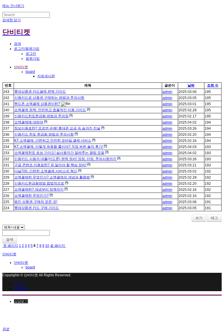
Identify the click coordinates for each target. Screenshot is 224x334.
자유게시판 (46, 76)
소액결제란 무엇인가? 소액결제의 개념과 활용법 (52, 177)
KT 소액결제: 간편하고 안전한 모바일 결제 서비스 (52, 140)
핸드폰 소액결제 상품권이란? (37, 104)
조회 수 (212, 85)
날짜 (191, 85)
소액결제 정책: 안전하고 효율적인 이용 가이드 (50, 110)
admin (167, 92)
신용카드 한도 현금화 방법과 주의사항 (44, 134)
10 (47, 246)
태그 (214, 218)
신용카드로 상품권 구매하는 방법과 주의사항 (49, 98)
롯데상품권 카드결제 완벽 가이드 (40, 91)
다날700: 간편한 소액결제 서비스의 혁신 (45, 171)
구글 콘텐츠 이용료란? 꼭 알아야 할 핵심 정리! (50, 165)
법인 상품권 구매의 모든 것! (35, 202)
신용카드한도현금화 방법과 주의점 (41, 116)
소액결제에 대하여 (28, 122)
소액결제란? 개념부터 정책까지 (39, 189)
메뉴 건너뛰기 (13, 6)
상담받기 (21, 301)
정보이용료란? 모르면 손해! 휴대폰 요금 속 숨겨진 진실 (57, 128)
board (30, 72)
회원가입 (33, 59)
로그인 (31, 54)
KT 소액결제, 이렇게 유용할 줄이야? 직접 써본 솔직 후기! (58, 147)
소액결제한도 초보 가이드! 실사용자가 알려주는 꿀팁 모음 (59, 153)
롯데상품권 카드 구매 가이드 (36, 208)
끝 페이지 (58, 246)
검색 (9, 240)
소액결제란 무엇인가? (31, 196)
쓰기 (198, 218)
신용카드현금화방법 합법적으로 (39, 183)
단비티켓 (21, 67)
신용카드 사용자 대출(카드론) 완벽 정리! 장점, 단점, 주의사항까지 (65, 159)
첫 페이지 (10, 246)
